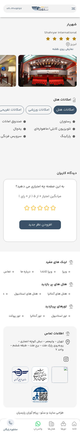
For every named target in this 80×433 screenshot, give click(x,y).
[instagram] (66, 359)
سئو (43, 413)
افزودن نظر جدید (40, 224)
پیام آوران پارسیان (27, 413)
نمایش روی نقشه (62, 49)
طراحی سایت (56, 413)
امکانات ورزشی (38, 109)
